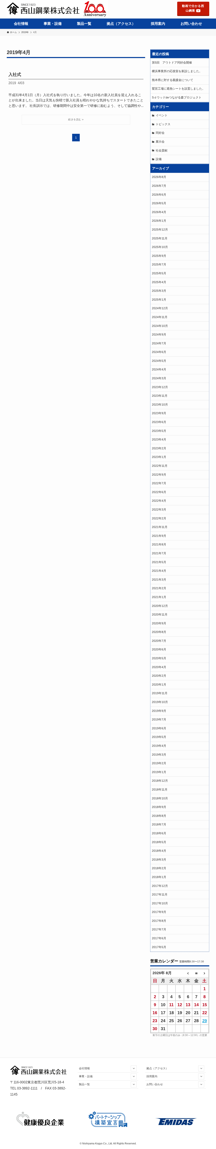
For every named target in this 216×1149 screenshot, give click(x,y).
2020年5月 (159, 658)
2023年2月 (159, 448)
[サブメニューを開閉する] (134, 1068)
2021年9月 (159, 535)
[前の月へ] (188, 973)
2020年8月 (159, 632)
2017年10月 (160, 903)
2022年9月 (159, 474)
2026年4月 (159, 212)
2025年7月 (159, 264)
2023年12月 (160, 387)
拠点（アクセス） (157, 1068)
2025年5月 (159, 273)
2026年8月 (159, 177)
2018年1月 (159, 877)
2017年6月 (159, 938)
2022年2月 (159, 518)
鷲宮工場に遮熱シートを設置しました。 (178, 88)
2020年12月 (160, 606)
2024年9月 (159, 334)
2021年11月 (159, 527)
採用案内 (151, 1076)
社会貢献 (161, 150)
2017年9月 (159, 912)
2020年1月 (159, 684)
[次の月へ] (205, 973)
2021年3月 (159, 579)
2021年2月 (159, 588)
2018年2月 (159, 868)
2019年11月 (159, 693)
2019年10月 (160, 702)
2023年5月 (159, 431)
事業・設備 (86, 1076)
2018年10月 (160, 798)
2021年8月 (159, 544)
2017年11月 (159, 894)
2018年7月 (159, 824)
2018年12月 (160, 780)
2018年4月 (159, 850)
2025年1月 (159, 299)
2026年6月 (159, 194)
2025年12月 (160, 229)
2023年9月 (159, 413)
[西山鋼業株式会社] (57, 8)
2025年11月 (159, 238)
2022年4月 (159, 500)
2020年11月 (159, 614)
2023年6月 (159, 422)
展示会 (160, 141)
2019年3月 (159, 754)
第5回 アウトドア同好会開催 (172, 62)
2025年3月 (159, 290)
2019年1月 (159, 772)
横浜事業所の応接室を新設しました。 (178, 71)
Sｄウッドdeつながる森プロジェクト (176, 97)
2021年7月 (159, 553)
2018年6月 (159, 833)
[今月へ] (196, 973)
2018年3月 (159, 859)
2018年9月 (159, 807)
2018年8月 (159, 815)
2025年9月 (159, 255)
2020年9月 (159, 623)
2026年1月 (159, 220)
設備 (159, 159)
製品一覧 (84, 1084)
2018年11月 (159, 789)
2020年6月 (159, 649)
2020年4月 (159, 667)
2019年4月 (159, 745)
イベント (161, 115)
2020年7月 (159, 640)
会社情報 (84, 1068)
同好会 (160, 132)
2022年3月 (159, 509)
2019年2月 (159, 763)
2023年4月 (159, 439)
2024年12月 (160, 308)
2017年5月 (159, 947)
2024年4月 (159, 369)
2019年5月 (159, 737)
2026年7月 (159, 185)
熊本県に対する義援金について (172, 80)
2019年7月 (159, 719)
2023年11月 (159, 395)
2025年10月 (160, 247)
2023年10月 (160, 404)
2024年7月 (159, 343)
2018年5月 (159, 842)
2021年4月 (159, 570)
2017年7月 (159, 929)
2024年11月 (159, 317)
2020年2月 (159, 675)
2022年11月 (159, 465)
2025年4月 (159, 282)
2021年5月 (159, 562)
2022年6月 (159, 492)
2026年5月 (159, 203)
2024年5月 (159, 360)
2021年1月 (159, 597)
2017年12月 (160, 886)
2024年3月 (159, 378)
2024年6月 (159, 352)
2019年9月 (159, 710)
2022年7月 (159, 483)
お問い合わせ (154, 1084)
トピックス (163, 124)
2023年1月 (159, 457)
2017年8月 (159, 920)
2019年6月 (159, 728)
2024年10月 (160, 326)
